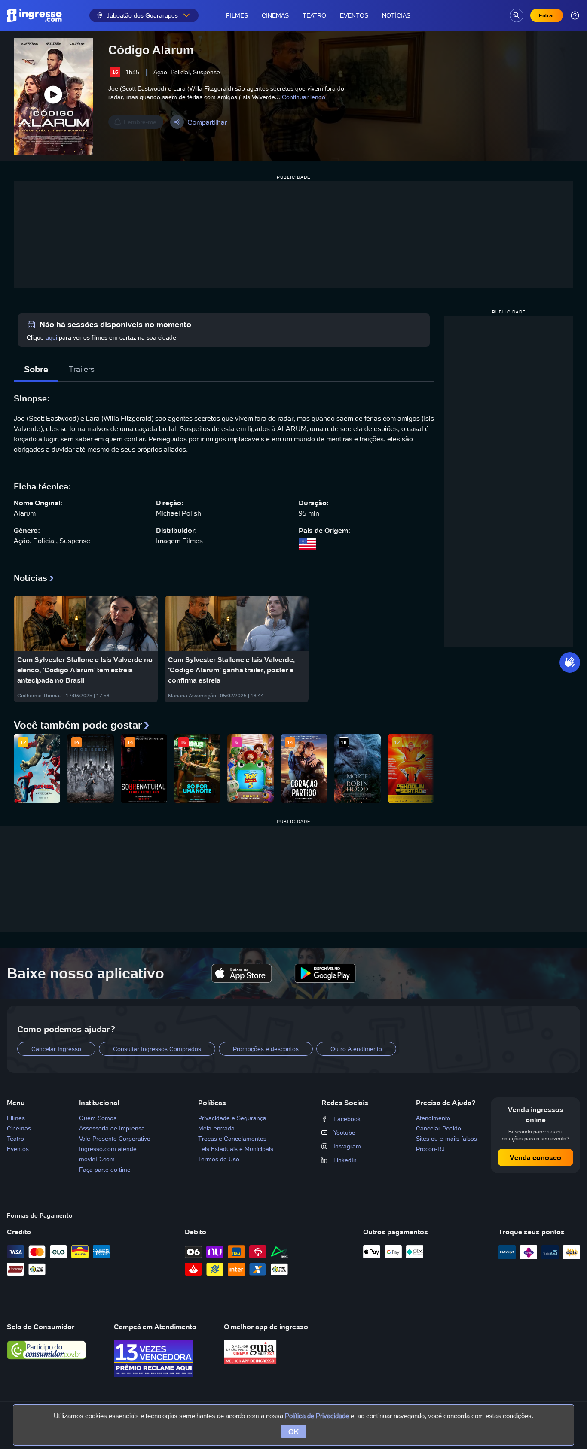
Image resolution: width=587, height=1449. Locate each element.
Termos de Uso (218, 1159)
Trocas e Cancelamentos (232, 1138)
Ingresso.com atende (108, 1148)
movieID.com (97, 1159)
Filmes (237, 15)
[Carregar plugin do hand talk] (569, 662)
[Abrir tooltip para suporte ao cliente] (575, 15)
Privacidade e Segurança (232, 1118)
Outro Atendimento (356, 1049)
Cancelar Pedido (438, 1128)
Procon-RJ (430, 1148)
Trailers (82, 369)
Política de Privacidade (317, 1416)
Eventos (354, 15)
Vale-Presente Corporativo (114, 1138)
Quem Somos (97, 1118)
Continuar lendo (303, 97)
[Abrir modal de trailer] (53, 96)
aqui (51, 337)
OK (293, 1431)
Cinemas (275, 15)
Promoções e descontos (266, 1049)
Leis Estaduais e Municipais (235, 1148)
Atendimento (433, 1118)
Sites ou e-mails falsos (446, 1138)
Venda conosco (535, 1157)
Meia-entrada (216, 1128)
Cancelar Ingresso (56, 1049)
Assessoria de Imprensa (112, 1128)
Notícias (396, 15)
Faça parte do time (105, 1169)
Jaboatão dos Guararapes (142, 15)
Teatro (314, 15)
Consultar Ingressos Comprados (157, 1049)
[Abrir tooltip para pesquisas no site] (516, 15)
